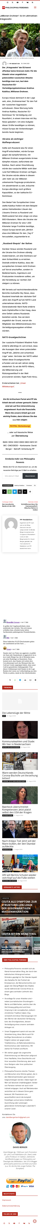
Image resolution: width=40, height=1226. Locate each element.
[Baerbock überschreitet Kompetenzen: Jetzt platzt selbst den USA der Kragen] (20, 795)
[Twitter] (12, 2)
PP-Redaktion (14, 63)
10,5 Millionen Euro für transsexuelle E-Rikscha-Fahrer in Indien (29, 507)
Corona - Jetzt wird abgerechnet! (14, 781)
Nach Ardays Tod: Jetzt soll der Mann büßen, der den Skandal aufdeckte (19, 843)
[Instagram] (7, 2)
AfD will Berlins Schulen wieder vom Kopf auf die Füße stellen (19, 876)
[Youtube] (17, 2)
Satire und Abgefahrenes (11, 747)
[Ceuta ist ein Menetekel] (20, 927)
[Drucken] (20, 491)
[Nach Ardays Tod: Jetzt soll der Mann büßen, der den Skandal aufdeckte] (20, 829)
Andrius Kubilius (19, 485)
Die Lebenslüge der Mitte (16, 712)
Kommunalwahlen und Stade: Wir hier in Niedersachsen (18, 743)
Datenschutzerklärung (11, 1206)
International (7, 815)
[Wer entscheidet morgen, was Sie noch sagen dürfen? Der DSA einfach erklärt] (16, 947)
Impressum (6, 1200)
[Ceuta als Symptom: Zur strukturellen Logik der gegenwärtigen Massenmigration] (20, 913)
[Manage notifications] (35, 1221)
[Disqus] (20, 586)
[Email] (25, 491)
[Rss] (32, 2)
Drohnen (29, 485)
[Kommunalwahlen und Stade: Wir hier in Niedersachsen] (20, 730)
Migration (5, 898)
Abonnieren (30, 476)
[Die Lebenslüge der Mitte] (20, 701)
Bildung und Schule (9, 881)
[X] (4, 491)
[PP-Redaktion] (4, 63)
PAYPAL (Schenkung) (20, 426)
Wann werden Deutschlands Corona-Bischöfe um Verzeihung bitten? (20, 775)
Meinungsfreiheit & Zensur (11, 944)
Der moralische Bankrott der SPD (8, 505)
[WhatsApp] (9, 491)
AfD (4, 716)
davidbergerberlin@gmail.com (18, 1117)
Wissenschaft (7, 849)
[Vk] (27, 2)
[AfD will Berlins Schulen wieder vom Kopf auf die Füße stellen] (20, 863)
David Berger (20, 1147)
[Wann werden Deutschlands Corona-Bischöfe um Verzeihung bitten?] (20, 761)
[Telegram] (14, 491)
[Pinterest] (22, 2)
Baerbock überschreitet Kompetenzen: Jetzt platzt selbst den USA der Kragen (17, 809)
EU (35, 485)
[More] (30, 491)
